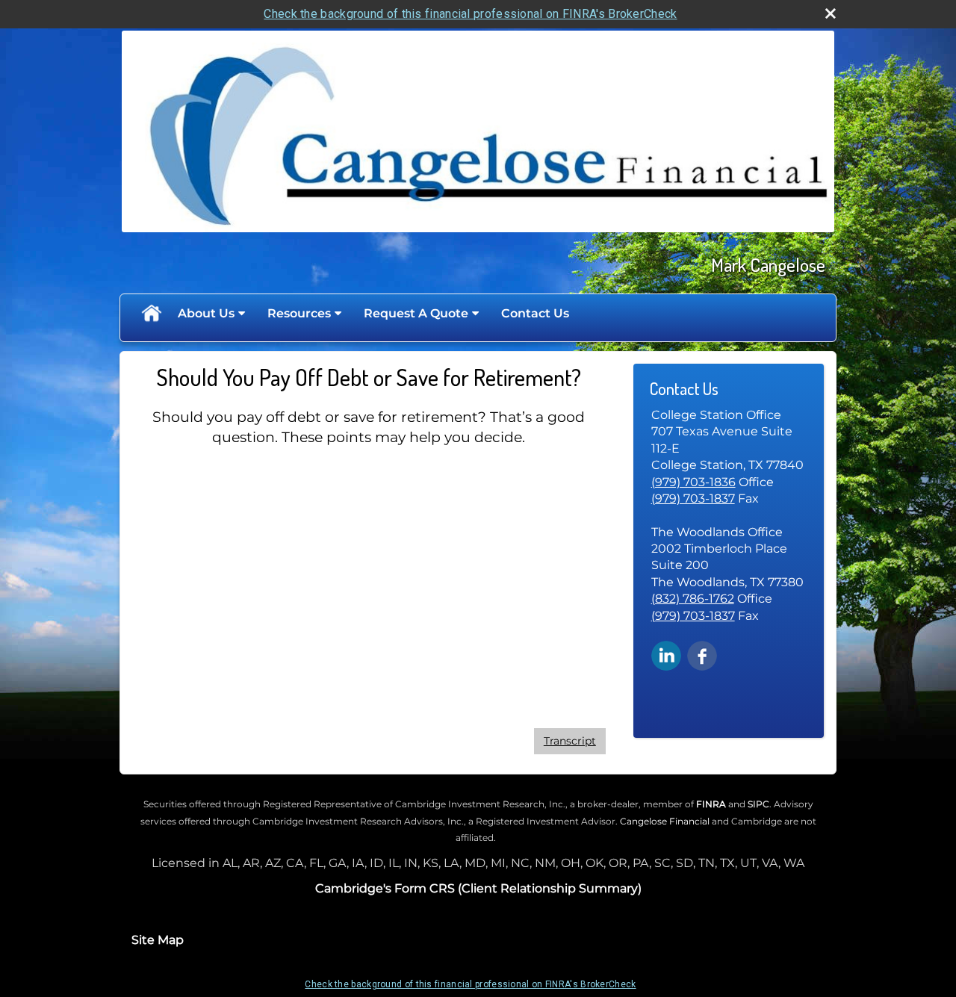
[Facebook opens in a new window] (702, 655)
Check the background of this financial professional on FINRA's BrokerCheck (470, 14)
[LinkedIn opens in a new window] (666, 655)
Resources (299, 313)
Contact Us (535, 313)
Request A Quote (416, 313)
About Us (206, 313)
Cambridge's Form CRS (385, 888)
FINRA (711, 804)
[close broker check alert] (830, 13)
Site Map (157, 940)
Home (151, 313)
